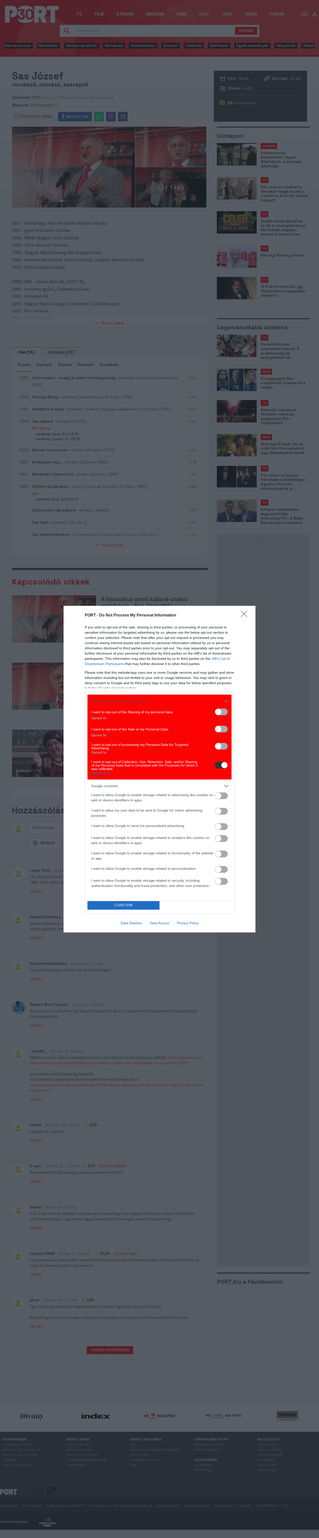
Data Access (159, 923)
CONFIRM (123, 905)
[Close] (245, 615)
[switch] (221, 712)
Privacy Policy (188, 923)
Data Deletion (131, 923)
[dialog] (159, 769)
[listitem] (159, 701)
